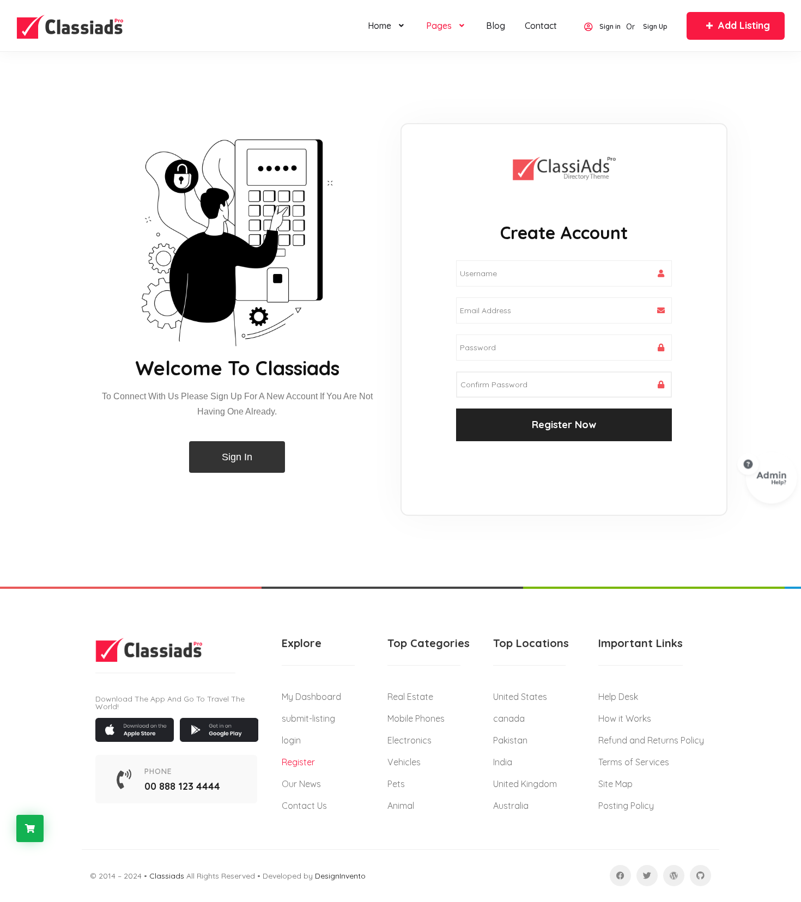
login (291, 740)
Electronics (409, 740)
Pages (439, 25)
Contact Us (304, 805)
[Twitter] (647, 875)
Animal (400, 805)
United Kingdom (525, 783)
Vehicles (404, 762)
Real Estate (410, 696)
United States (520, 696)
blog (495, 25)
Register (298, 762)
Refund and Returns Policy (651, 740)
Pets (396, 783)
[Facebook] (620, 875)
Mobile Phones (416, 718)
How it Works (624, 718)
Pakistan (510, 740)
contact (541, 25)
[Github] (700, 875)
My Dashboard (311, 696)
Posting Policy (626, 805)
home (379, 25)
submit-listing (308, 718)
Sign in (610, 27)
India (502, 762)
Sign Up (655, 27)
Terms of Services (633, 762)
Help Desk (618, 696)
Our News (301, 783)
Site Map (615, 783)
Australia (511, 805)
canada (509, 718)
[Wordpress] (673, 875)
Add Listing (744, 25)
